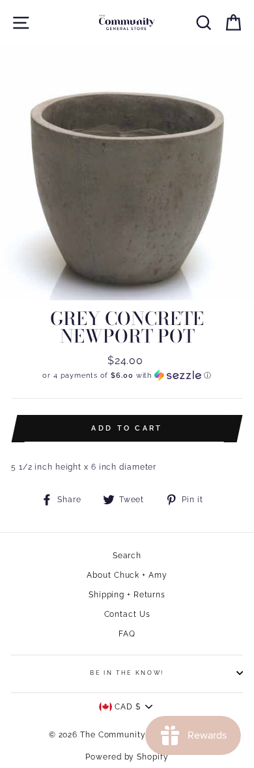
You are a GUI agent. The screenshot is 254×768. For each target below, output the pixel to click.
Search (127, 555)
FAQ (127, 633)
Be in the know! (127, 673)
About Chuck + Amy (127, 575)
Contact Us (127, 614)
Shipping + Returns (127, 594)
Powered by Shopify (126, 756)
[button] (127, 375)
